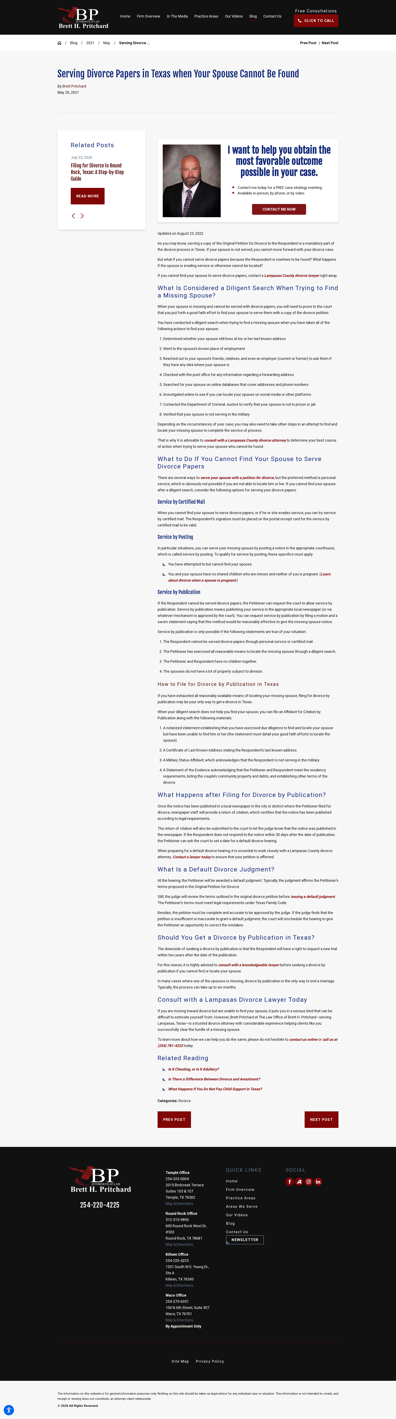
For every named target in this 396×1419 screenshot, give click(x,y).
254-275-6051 (177, 1301)
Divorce (184, 1101)
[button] (9, 1410)
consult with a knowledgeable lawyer (248, 965)
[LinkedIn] (318, 1182)
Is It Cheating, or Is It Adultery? (193, 1069)
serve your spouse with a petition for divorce (237, 477)
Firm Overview (240, 1189)
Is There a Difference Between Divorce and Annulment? (214, 1079)
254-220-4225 (100, 1205)
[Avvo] (299, 1182)
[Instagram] (308, 1182)
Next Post (321, 1119)
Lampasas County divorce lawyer (291, 275)
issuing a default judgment (313, 896)
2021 (90, 43)
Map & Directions (179, 1203)
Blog (73, 43)
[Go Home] (61, 43)
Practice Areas (241, 1198)
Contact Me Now (279, 209)
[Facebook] (289, 1182)
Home (232, 1181)
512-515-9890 (177, 1219)
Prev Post (174, 1119)
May (106, 43)
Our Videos (237, 1215)
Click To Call (319, 20)
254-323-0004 (177, 1179)
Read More (87, 196)
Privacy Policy (210, 1361)
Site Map (180, 1361)
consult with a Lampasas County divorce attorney (245, 440)
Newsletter (245, 1240)
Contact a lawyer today (192, 857)
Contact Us (237, 1232)
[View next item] (82, 215)
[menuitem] (127, 17)
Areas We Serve (242, 1206)
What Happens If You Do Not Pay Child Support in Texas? (215, 1089)
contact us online (303, 1039)
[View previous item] (73, 215)
